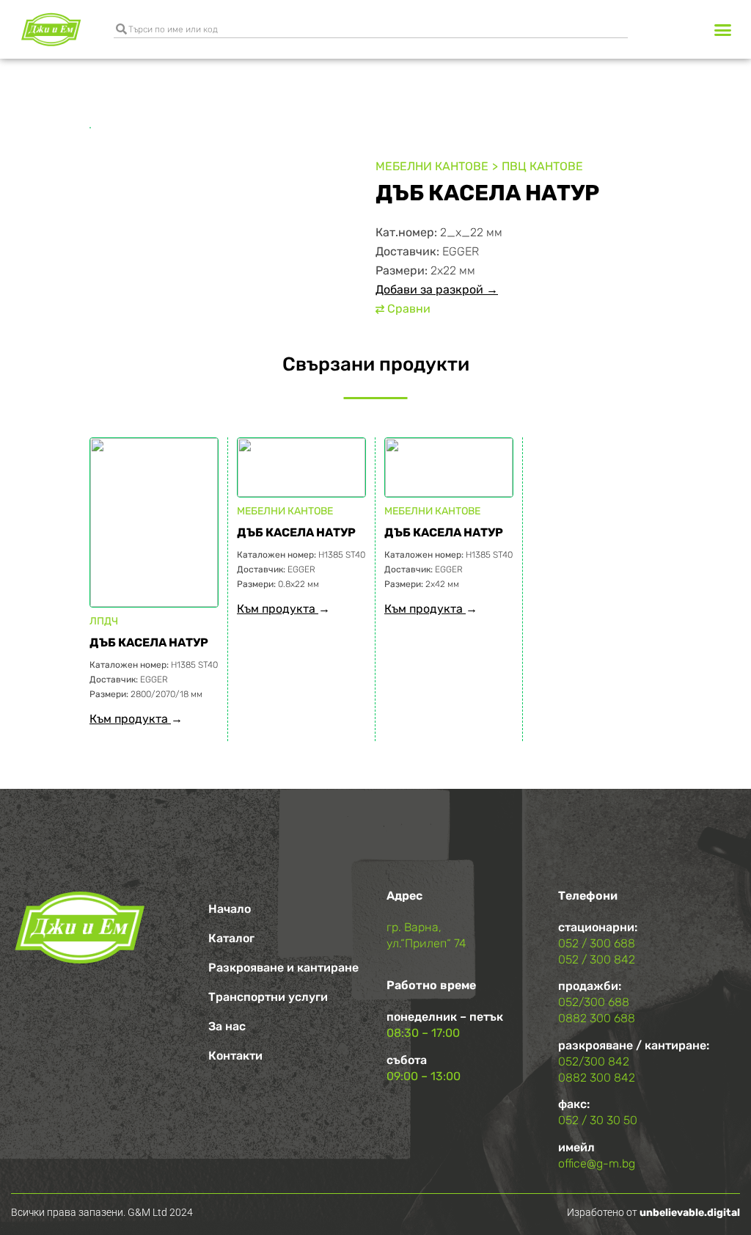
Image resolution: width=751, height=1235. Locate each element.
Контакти (235, 1056)
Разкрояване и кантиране (283, 967)
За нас (227, 1026)
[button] (722, 29)
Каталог (231, 938)
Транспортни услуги (268, 997)
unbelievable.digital (690, 1212)
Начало (229, 909)
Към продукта (130, 719)
